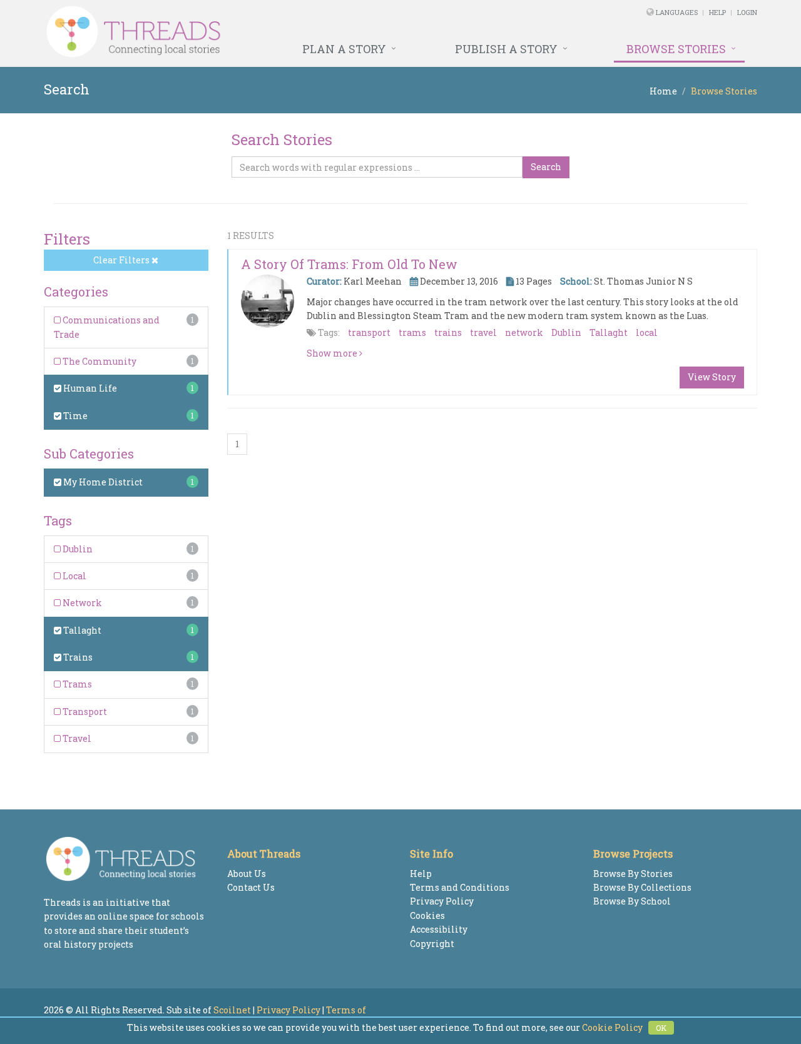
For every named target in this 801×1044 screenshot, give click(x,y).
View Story (712, 377)
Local (73, 576)
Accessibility (438, 929)
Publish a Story (506, 48)
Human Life (89, 388)
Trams (76, 684)
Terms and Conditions (459, 887)
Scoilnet (232, 1010)
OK (661, 1028)
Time (74, 416)
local (647, 332)
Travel (76, 738)
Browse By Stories (633, 873)
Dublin (77, 549)
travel (483, 332)
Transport (84, 711)
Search (546, 167)
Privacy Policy (442, 901)
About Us (246, 873)
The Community (98, 361)
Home (663, 91)
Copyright (432, 944)
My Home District (102, 482)
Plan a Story (344, 48)
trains (448, 332)
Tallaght (81, 630)
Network (81, 603)
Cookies (427, 915)
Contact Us (251, 887)
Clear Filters (122, 260)
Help (717, 12)
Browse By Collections (642, 887)
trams (412, 332)
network (524, 332)
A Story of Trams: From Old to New (349, 264)
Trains (77, 657)
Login (747, 12)
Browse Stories (676, 48)
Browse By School (632, 901)
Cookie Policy (612, 1027)
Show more (333, 353)
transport (369, 332)
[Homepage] (264, 32)
